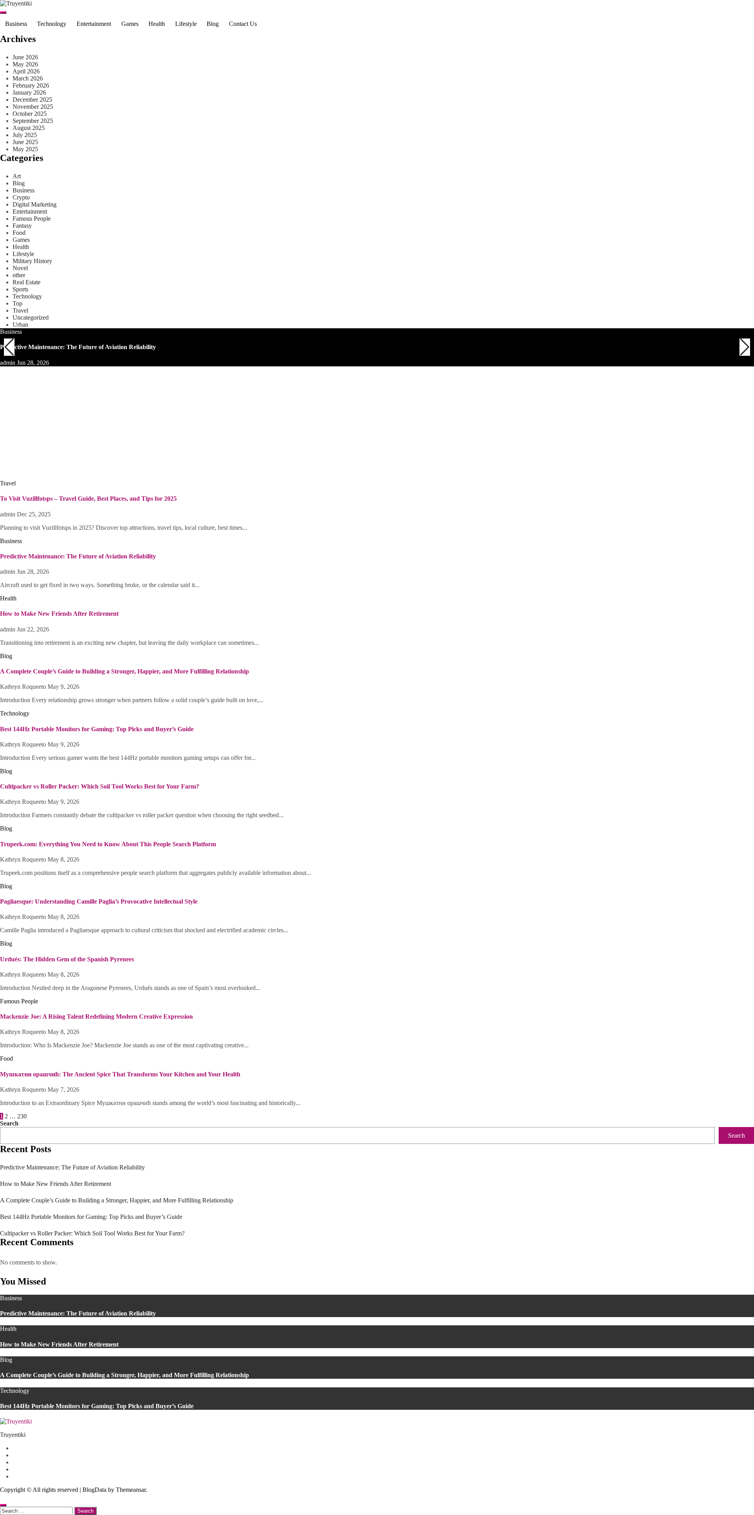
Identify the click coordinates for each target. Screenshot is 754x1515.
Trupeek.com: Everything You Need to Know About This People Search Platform (108, 844)
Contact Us (243, 23)
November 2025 (33, 106)
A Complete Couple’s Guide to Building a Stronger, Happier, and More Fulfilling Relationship (124, 671)
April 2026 (26, 71)
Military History (32, 261)
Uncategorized (31, 317)
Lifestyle (186, 23)
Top (17, 303)
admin (8, 362)
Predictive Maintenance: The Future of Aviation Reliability (78, 347)
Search (9, 1123)
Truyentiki (13, 1434)
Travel (20, 310)
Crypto (21, 197)
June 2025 (25, 142)
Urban (20, 324)
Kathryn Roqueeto (24, 686)
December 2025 (32, 99)
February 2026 (31, 85)
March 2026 (28, 78)
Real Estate (26, 282)
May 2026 (25, 64)
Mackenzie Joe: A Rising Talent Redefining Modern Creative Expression (96, 1016)
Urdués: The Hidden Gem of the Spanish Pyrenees (67, 959)
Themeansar (131, 1489)
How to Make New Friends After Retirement (59, 460)
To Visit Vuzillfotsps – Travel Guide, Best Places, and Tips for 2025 (88, 498)
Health (156, 23)
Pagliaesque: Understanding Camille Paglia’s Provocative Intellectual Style (99, 901)
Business (16, 23)
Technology (51, 23)
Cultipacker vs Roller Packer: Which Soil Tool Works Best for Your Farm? (99, 786)
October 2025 (30, 113)
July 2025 (25, 135)
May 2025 (25, 149)
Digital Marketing (35, 204)
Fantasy (22, 225)
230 (22, 1116)
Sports (20, 289)
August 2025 (29, 127)
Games (130, 23)
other (19, 275)
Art (17, 176)
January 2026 (29, 92)
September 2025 (33, 120)
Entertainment (94, 23)
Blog (213, 23)
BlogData (94, 1489)
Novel (20, 268)
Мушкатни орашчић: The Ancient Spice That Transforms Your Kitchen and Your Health (120, 1074)
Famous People (32, 218)
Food (19, 232)
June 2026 (25, 57)
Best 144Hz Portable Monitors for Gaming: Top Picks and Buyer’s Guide (97, 729)
